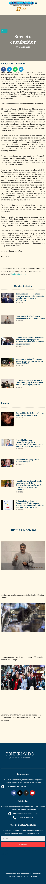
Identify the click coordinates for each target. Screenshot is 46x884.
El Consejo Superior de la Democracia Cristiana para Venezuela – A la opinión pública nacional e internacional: (30, 504)
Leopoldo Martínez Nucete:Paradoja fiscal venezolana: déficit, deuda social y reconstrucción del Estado (30, 443)
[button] (36, 3)
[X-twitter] (20, 793)
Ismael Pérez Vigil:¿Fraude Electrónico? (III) (27, 460)
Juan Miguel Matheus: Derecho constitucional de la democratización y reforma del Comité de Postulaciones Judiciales (29, 485)
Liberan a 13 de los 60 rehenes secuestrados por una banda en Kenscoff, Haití (29, 361)
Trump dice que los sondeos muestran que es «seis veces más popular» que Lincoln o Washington (30, 297)
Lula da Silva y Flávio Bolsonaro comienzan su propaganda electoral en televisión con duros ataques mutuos (30, 340)
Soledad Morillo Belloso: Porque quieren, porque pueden (30, 414)
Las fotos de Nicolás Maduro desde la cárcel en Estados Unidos (30, 317)
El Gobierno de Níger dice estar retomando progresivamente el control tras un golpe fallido (29, 382)
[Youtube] (32, 793)
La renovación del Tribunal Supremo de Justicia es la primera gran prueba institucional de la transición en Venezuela (21, 717)
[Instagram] (26, 793)
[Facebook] (13, 793)
